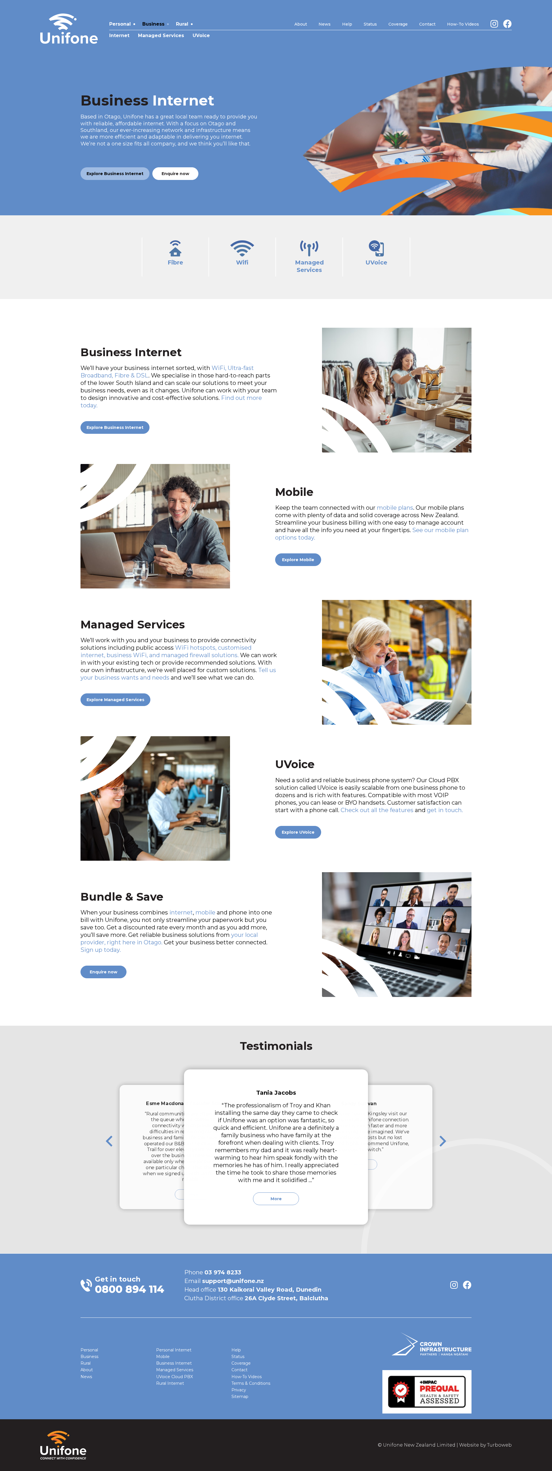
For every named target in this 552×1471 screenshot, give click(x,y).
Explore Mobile (298, 559)
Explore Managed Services (115, 699)
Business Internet (174, 1363)
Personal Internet (173, 1350)
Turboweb (499, 1445)
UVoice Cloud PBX (174, 1376)
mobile (205, 912)
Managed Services (161, 35)
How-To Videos (463, 24)
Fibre (175, 262)
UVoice (201, 35)
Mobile (163, 1356)
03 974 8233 (222, 1272)
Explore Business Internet (115, 173)
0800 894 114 (129, 1289)
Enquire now (175, 173)
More (276, 1198)
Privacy (238, 1390)
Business (153, 24)
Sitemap (239, 1396)
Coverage (398, 24)
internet (181, 912)
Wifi (242, 262)
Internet (119, 35)
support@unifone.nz (233, 1281)
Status (370, 24)
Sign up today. (100, 949)
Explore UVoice (298, 832)
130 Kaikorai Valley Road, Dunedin (269, 1289)
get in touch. (445, 810)
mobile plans (395, 507)
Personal (120, 24)
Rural (182, 24)
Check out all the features (377, 810)
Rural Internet (170, 1383)
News (325, 24)
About (300, 24)
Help (347, 24)
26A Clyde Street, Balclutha (286, 1298)
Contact (427, 24)
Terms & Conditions (250, 1383)
